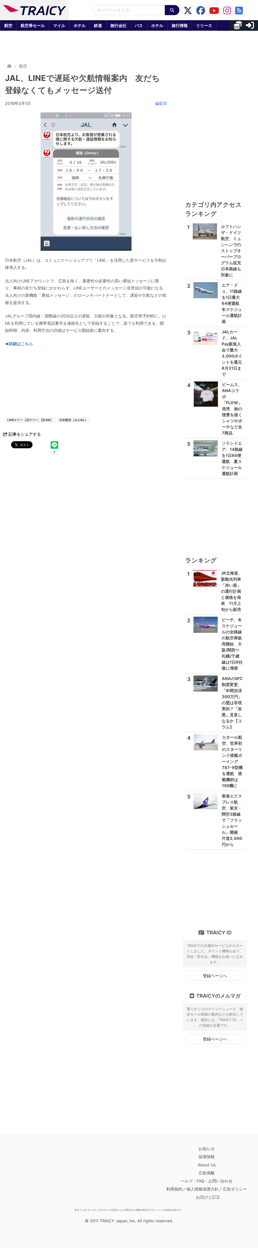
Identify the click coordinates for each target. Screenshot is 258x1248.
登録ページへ (215, 975)
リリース (204, 25)
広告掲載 (207, 1172)
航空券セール (33, 25)
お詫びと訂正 (208, 1197)
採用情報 (207, 1156)
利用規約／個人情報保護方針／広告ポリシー (206, 1189)
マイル (59, 25)
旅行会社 (118, 25)
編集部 (161, 103)
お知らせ (207, 1148)
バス (139, 25)
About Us (207, 1164)
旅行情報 (180, 25)
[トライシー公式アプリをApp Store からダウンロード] (34, 1175)
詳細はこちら (21, 343)
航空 (8, 25)
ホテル (80, 25)
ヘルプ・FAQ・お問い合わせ (207, 1180)
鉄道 (98, 25)
